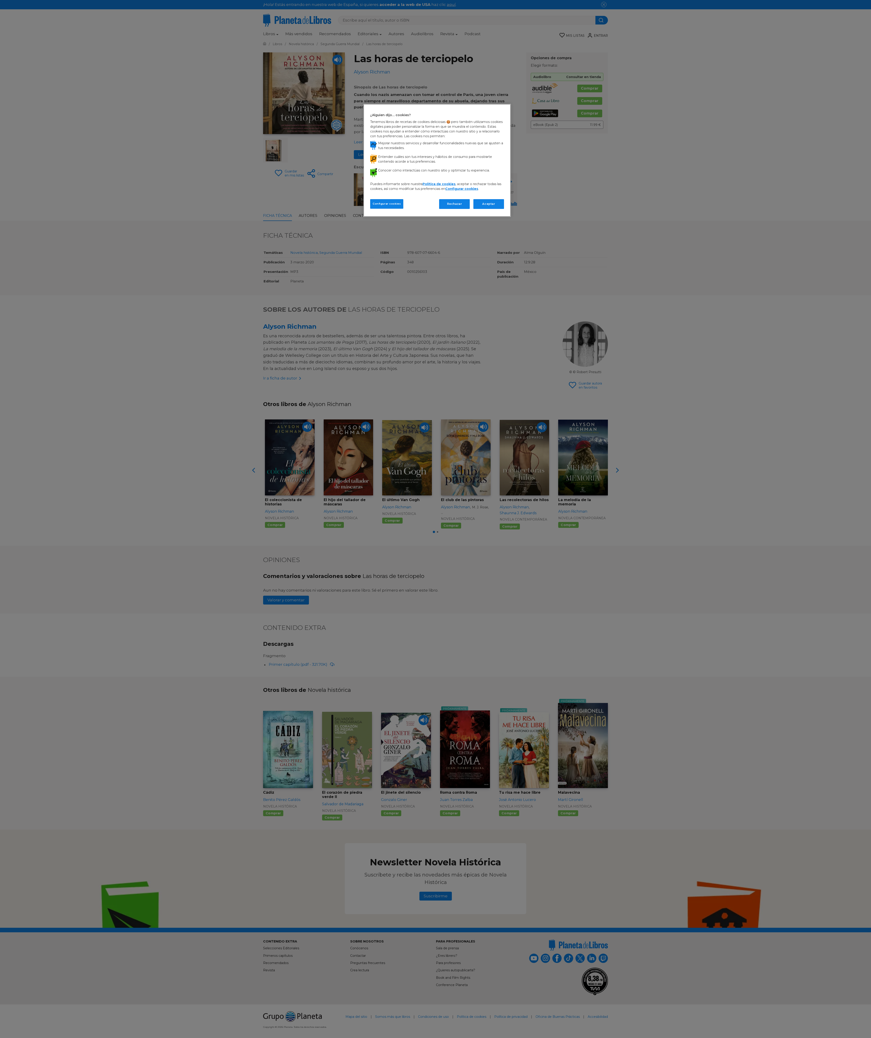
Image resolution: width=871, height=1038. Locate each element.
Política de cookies (439, 184)
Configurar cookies (387, 203)
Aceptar (488, 204)
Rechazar (454, 204)
